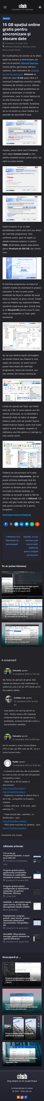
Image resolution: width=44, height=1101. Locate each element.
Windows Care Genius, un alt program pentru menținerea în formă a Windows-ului (21, 1060)
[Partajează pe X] (11, 524)
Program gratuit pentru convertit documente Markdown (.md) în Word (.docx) (21, 980)
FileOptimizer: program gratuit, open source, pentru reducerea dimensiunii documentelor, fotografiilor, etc (16, 920)
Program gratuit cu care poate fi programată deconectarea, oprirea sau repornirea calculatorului (22, 1007)
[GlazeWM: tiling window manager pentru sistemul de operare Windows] (37, 938)
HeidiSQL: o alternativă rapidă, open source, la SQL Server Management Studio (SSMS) (17, 904)
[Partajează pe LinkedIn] (21, 524)
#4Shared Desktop (13, 46)
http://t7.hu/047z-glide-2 (14, 792)
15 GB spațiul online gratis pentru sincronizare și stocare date (21, 31)
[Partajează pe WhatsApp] (32, 524)
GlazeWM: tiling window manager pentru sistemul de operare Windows (22, 587)
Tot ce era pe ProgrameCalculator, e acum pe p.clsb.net (16, 855)
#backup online (29, 46)
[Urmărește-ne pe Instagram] (22, 1097)
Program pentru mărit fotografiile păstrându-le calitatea (19, 1034)
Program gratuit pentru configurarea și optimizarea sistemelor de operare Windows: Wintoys (16, 889)
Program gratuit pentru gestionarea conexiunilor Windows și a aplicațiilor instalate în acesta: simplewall (17, 873)
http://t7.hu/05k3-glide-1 (14, 788)
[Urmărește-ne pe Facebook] (25, 1097)
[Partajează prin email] (16, 524)
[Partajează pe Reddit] (37, 524)
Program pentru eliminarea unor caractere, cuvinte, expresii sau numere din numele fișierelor (21, 637)
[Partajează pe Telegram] (27, 524)
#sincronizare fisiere (11, 50)
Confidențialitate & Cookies (22, 1088)
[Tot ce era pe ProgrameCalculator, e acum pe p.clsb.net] (37, 859)
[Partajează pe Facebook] (6, 524)
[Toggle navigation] (5, 7)
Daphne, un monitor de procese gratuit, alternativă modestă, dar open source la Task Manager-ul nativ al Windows (21, 612)
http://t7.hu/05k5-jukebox (14, 828)
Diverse (6, 18)
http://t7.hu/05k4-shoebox (15, 821)
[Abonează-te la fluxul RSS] (18, 1097)
